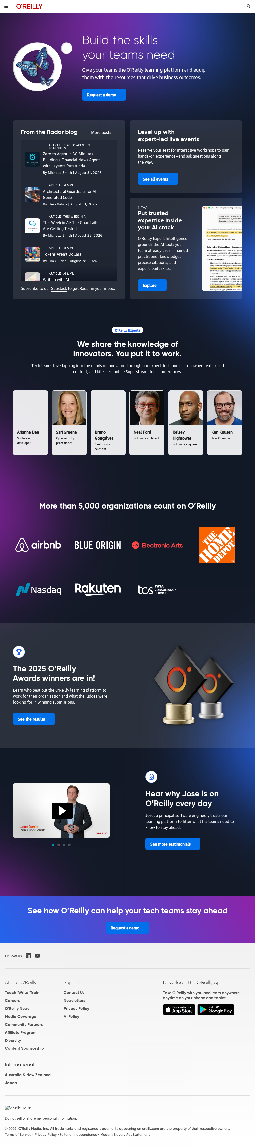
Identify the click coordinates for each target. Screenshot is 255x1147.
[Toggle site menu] (6, 6)
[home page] (29, 6)
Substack (59, 288)
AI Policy (71, 1016)
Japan (11, 1082)
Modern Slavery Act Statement (125, 1134)
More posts (101, 132)
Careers (12, 1000)
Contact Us (74, 992)
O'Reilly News (17, 1008)
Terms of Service (18, 1134)
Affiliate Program (21, 1032)
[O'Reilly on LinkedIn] (28, 955)
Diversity (13, 1040)
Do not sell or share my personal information (40, 1118)
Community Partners (24, 1024)
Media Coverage (20, 1016)
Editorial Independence (78, 1134)
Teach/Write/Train (22, 992)
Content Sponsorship (24, 1048)
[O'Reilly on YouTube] (37, 955)
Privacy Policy (76, 1008)
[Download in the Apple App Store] (179, 1013)
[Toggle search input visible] (249, 6)
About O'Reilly (20, 982)
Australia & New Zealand (28, 1074)
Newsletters (74, 1000)
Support (73, 982)
